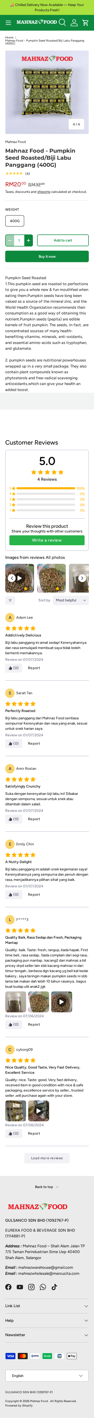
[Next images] (82, 578)
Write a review (47, 540)
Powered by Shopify (19, 1405)
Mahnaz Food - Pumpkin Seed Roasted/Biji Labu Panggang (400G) (44, 42)
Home (9, 37)
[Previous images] (12, 578)
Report (34, 668)
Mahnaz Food (15, 142)
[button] (85, 22)
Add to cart (63, 240)
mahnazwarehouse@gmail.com (45, 1267)
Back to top (44, 1187)
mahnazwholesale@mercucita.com (48, 1273)
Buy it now (47, 256)
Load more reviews (47, 1158)
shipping (43, 192)
